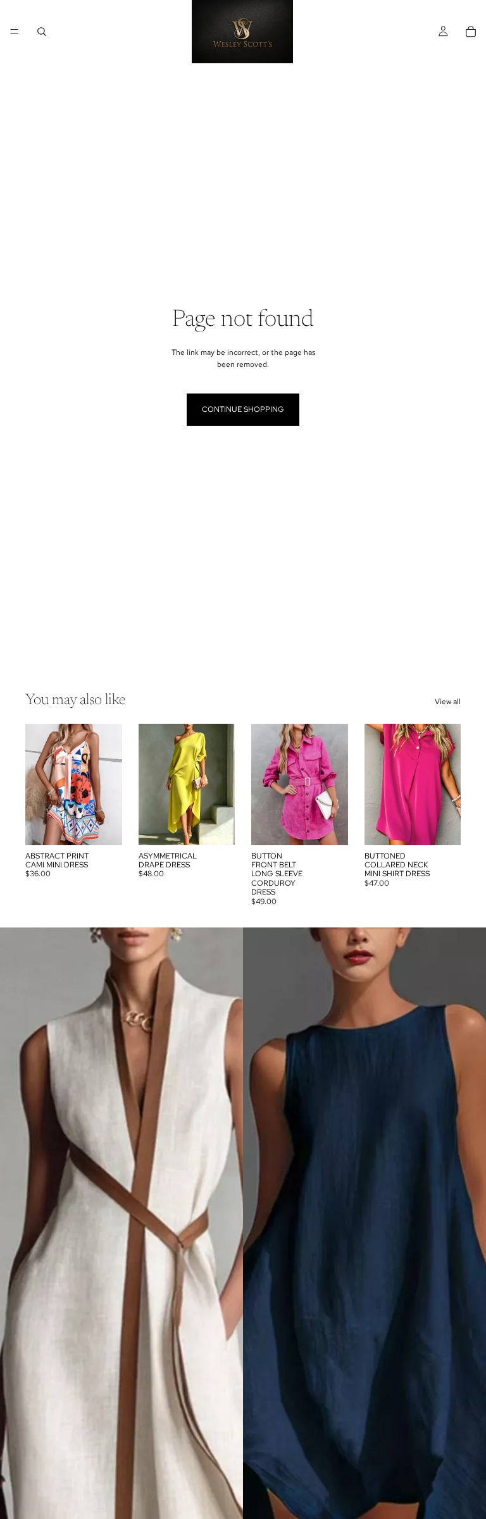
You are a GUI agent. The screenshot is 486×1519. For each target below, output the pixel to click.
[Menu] (14, 31)
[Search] (42, 32)
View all (448, 702)
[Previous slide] (39, 784)
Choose (113, 825)
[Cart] (471, 32)
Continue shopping (243, 409)
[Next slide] (108, 784)
